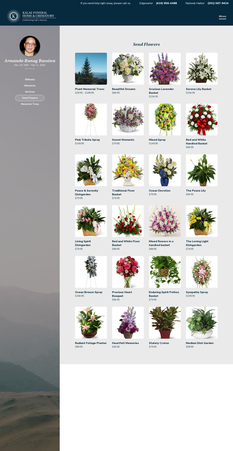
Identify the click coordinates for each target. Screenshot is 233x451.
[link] (91, 75)
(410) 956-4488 (166, 3)
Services (30, 91)
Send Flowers (30, 98)
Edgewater (146, 3)
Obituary (30, 79)
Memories (29, 85)
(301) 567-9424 (218, 3)
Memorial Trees (30, 104)
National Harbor (195, 3)
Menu (222, 16)
